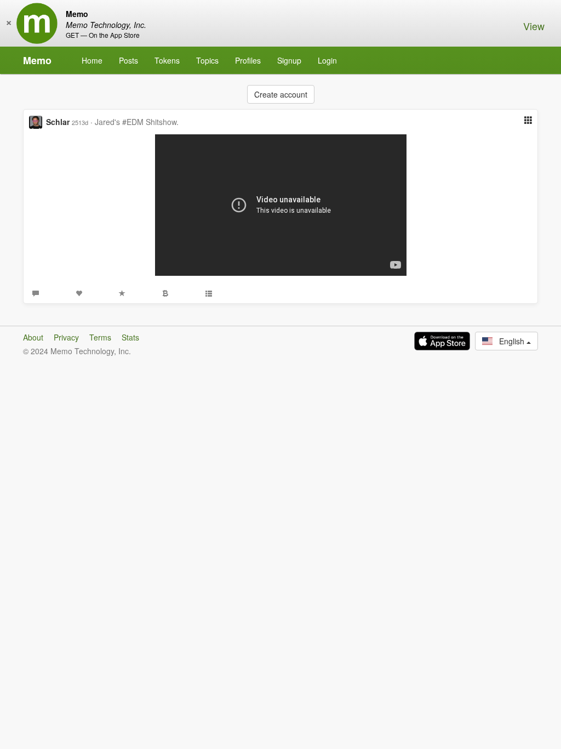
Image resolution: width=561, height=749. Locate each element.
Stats (130, 337)
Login (327, 60)
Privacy (66, 337)
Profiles (248, 60)
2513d (80, 122)
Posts (128, 60)
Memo (37, 60)
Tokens (167, 60)
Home (92, 60)
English (509, 341)
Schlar (58, 121)
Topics (207, 60)
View (534, 26)
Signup (289, 60)
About (33, 337)
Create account (280, 94)
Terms (100, 337)
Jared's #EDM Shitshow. (137, 121)
